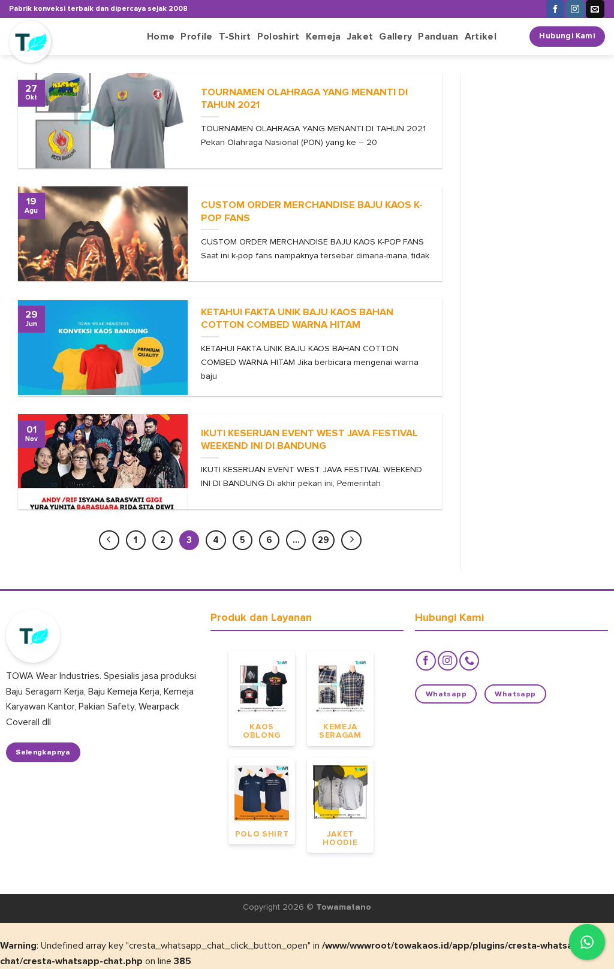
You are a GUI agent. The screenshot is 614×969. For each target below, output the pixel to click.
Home (160, 37)
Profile (196, 37)
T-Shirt (235, 37)
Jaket (360, 37)
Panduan (438, 37)
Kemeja (323, 37)
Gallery (395, 37)
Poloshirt (278, 37)
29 (323, 540)
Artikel (480, 37)
